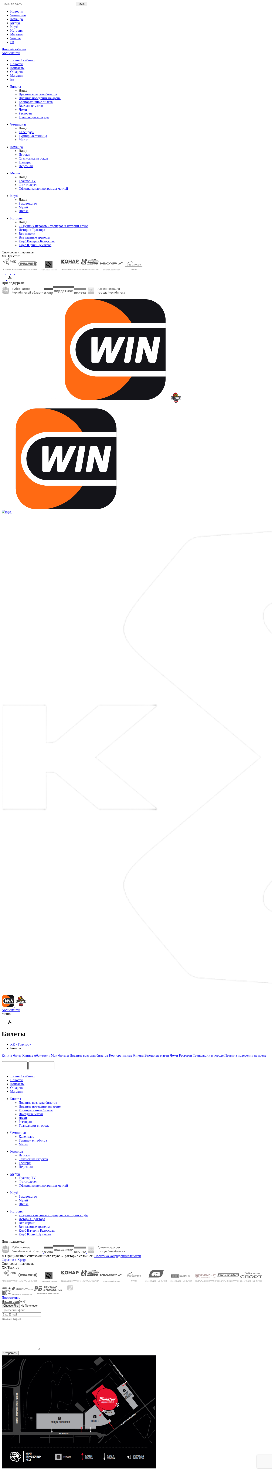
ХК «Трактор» (20, 1044)
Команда (16, 19)
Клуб (14, 26)
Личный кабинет (22, 60)
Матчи (23, 139)
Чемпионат (18, 15)
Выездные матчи (31, 105)
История (16, 30)
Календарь (26, 132)
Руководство (28, 203)
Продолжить (11, 1297)
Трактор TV (27, 181)
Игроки (24, 154)
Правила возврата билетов (38, 94)
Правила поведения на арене (40, 98)
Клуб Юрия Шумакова (35, 245)
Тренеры (25, 162)
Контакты (17, 68)
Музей (23, 207)
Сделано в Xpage (14, 1260)
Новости (16, 11)
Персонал (26, 166)
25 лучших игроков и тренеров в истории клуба (53, 226)
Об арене (16, 71)
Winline (15, 38)
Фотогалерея (28, 185)
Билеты (15, 86)
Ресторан (25, 113)
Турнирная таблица (33, 136)
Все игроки (27, 233)
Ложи (23, 109)
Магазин (16, 34)
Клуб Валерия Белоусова (37, 241)
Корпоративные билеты (36, 102)
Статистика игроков (33, 158)
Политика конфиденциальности (117, 1256)
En (12, 42)
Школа (23, 211)
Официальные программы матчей (43, 188)
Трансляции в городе (34, 117)
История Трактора (32, 230)
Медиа (15, 23)
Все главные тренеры (34, 237)
